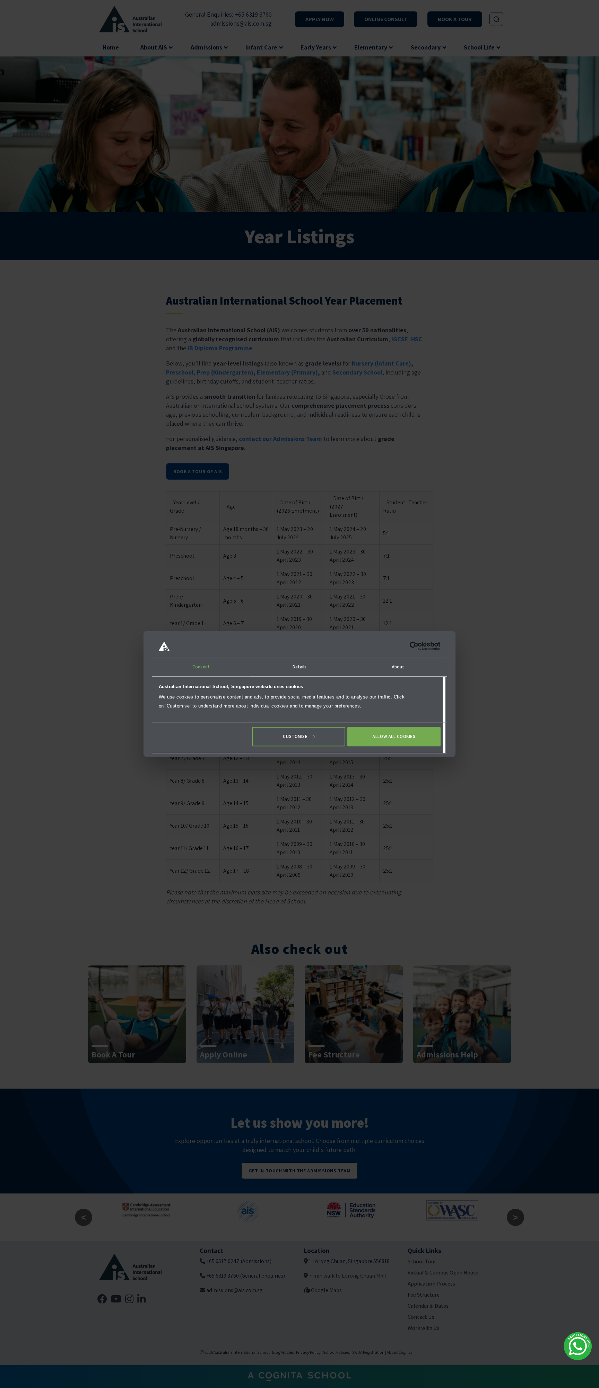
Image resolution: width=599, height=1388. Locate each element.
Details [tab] (300, 667)
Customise (295, 736)
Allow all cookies (393, 736)
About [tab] (398, 667)
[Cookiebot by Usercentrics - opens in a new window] (410, 646)
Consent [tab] (201, 667)
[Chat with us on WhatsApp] (578, 1346)
